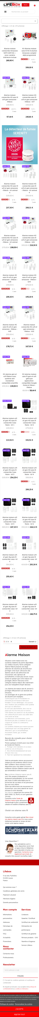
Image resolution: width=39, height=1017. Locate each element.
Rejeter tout (19, 1014)
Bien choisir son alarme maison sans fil (19, 818)
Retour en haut (28, 647)
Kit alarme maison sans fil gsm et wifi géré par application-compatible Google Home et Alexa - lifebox (29, 380)
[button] (25, 4)
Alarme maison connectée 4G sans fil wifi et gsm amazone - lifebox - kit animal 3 (10, 239)
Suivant (33, 642)
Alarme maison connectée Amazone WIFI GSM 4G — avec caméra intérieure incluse (10, 53)
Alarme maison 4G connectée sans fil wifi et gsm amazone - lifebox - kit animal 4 (29, 188)
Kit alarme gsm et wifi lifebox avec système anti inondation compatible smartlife (10, 378)
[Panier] (33, 5)
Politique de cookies (7, 1004)
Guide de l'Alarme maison (14, 799)
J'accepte (19, 1009)
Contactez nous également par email (24, 853)
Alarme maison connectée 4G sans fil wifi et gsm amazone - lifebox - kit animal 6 (10, 188)
